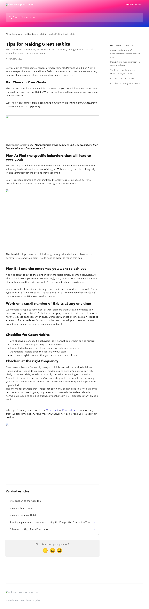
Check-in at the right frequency (125, 84)
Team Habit (52, 410)
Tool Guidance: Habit (33, 34)
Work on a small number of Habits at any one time (123, 72)
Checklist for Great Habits (122, 79)
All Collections (13, 34)
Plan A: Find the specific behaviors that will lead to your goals (125, 53)
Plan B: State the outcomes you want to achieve (125, 63)
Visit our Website (133, 5)
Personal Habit (70, 410)
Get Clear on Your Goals (121, 45)
